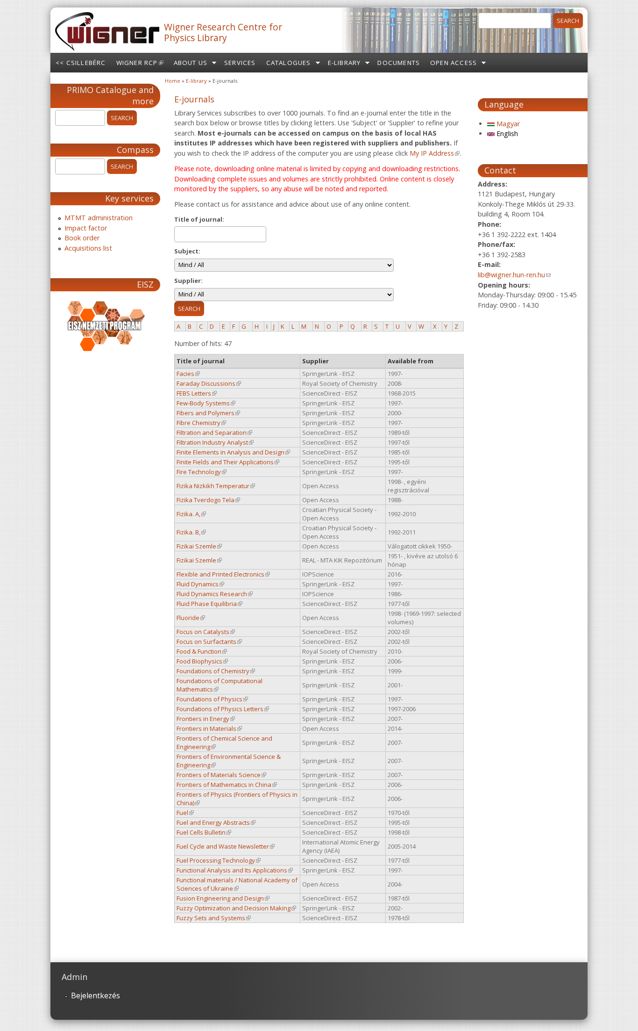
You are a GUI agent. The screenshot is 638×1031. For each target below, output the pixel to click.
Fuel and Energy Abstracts (216, 822)
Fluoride (191, 617)
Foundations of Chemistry (216, 671)
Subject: (187, 251)
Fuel (185, 812)
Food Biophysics (202, 661)
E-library (344, 62)
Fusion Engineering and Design (223, 898)
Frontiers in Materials (209, 728)
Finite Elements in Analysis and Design (233, 452)
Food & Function (202, 651)
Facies (188, 373)
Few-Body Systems (206, 403)
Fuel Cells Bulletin (204, 832)
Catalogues (288, 62)
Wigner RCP (142, 65)
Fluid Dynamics (200, 584)
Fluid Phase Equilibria (209, 603)
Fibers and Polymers (208, 413)
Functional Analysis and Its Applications (235, 870)
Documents (398, 62)
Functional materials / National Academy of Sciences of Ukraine (237, 884)
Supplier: (188, 280)
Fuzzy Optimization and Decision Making (236, 908)
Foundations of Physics (212, 699)
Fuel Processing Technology (219, 860)
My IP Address (435, 153)
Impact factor (85, 228)
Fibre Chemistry (201, 422)
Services (240, 62)
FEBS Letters (197, 393)
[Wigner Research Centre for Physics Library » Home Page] (107, 48)
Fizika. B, (191, 532)
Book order (81, 237)
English (506, 133)
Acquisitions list (88, 248)
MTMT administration (98, 217)
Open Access (453, 62)
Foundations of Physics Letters (223, 709)
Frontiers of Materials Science (221, 775)
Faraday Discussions (209, 383)
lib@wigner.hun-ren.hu (514, 274)
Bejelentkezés (95, 995)
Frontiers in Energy (206, 718)
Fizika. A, (191, 514)
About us (191, 62)
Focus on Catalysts (206, 631)
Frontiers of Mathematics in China (227, 784)
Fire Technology (202, 472)
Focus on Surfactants (209, 641)
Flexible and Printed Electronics (223, 574)
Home (172, 80)
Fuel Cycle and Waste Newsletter (226, 846)
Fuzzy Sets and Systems (214, 918)
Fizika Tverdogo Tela (208, 500)
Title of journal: (199, 219)
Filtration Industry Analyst (215, 442)
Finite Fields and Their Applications (228, 462)
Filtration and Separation (214, 432)
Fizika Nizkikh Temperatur (216, 486)
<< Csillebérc (81, 62)
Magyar (507, 123)
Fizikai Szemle (199, 546)
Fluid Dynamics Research (215, 594)
